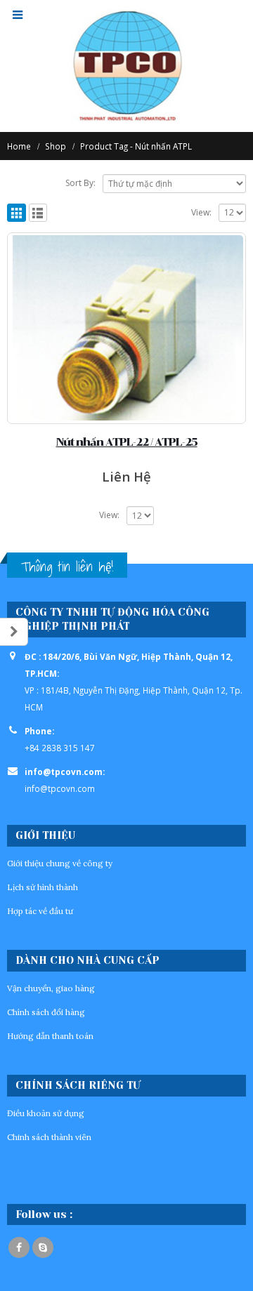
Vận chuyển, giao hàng (51, 988)
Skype (42, 1247)
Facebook (19, 1247)
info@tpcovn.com (60, 788)
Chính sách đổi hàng (46, 1012)
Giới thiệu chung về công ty (59, 863)
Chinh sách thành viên (49, 1137)
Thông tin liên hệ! (67, 566)
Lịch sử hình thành (42, 887)
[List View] (38, 213)
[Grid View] (16, 213)
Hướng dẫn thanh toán (50, 1036)
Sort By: (80, 183)
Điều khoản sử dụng (45, 1113)
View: (201, 212)
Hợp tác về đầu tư (40, 911)
